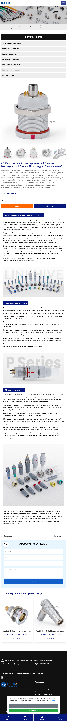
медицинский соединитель (27, 26)
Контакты (59, 718)
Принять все (33, 710)
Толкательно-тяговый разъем (11, 43)
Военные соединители (9, 54)
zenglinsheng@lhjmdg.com (13, 664)
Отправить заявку (10, 193)
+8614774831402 (44, 664)
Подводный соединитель (10, 59)
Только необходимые (33, 706)
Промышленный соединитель (12, 64)
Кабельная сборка (8, 75)
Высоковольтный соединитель (12, 70)
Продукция (12, 26)
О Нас (42, 718)
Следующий (59, 536)
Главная (4, 26)
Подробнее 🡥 (17, 638)
